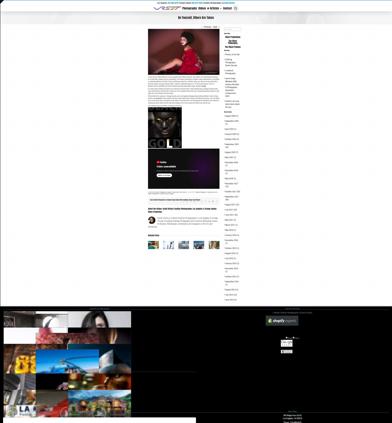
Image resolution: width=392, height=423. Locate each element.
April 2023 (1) (230, 129)
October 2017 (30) (232, 191)
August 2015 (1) (231, 253)
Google (203, 86)
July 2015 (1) (230, 258)
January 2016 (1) (232, 235)
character (158, 98)
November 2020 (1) (231, 164)
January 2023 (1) (232, 134)
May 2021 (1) (230, 157)
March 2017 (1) (231, 224)
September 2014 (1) (232, 283)
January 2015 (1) (232, 263)
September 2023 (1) (232, 122)
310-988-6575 (173, 2)
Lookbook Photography (230, 72)
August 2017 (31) (232, 204)
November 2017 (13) (231, 185)
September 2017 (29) (232, 198)
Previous (207, 26)
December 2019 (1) (231, 172)
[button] (235, 8)
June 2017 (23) (231, 214)
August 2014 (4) (231, 289)
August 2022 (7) (231, 152)
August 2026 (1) (231, 115)
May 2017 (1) (230, 219)
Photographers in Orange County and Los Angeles (163, 194)
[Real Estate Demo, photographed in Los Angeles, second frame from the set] (99, 405)
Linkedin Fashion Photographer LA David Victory (292, 312)
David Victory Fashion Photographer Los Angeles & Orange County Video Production (168, 192)
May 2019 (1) (230, 178)
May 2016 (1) (230, 229)
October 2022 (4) (232, 139)
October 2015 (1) (232, 248)
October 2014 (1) (232, 276)
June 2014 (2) (231, 299)
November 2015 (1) (231, 242)
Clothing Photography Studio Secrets (231, 62)
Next (215, 26)
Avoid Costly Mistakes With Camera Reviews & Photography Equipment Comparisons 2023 (232, 87)
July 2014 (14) (231, 294)
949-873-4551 (197, 2)
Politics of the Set (232, 54)
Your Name (99, 415)
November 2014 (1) (231, 270)
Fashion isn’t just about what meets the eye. (232, 104)
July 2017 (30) (231, 209)
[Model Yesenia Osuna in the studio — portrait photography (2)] (99, 326)
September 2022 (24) (232, 146)
